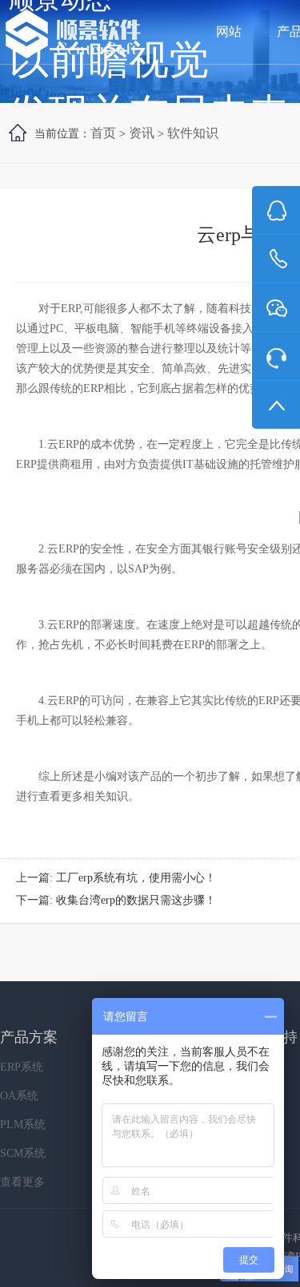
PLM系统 (23, 1125)
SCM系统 (23, 1153)
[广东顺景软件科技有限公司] (73, 34)
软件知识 (192, 133)
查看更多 (22, 1182)
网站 (229, 31)
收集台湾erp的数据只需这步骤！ (136, 900)
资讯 (141, 133)
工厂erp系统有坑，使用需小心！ (136, 878)
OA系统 (19, 1096)
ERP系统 (21, 1067)
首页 (103, 133)
